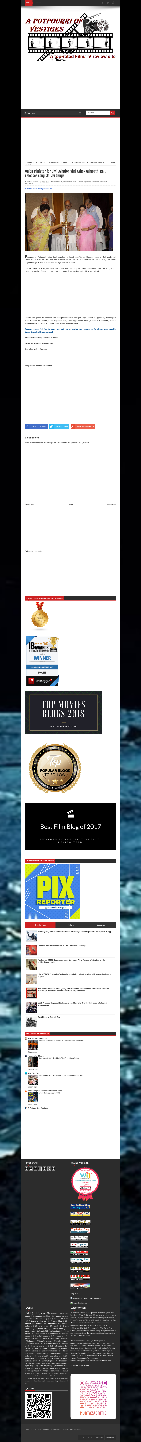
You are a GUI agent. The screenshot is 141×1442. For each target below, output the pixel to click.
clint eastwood (55, 1353)
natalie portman (33, 1378)
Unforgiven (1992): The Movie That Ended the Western (59, 1058)
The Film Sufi (34, 1073)
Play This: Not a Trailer (48, 338)
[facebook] (102, 3)
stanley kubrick (31, 1351)
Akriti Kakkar (57, 181)
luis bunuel (65, 1376)
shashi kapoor (38, 1381)
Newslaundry (95, 1328)
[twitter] (108, 3)
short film (34, 1318)
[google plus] (113, 3)
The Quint (104, 1328)
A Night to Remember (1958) (49, 1093)
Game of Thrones (39, 1321)
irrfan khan (44, 1326)
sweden (45, 1363)
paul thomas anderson (48, 1378)
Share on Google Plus (85, 426)
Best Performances (50, 1351)
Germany (52, 1323)
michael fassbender (51, 1343)
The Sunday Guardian (87, 1322)
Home (71, 505)
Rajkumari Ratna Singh (99, 181)
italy (46, 1318)
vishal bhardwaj (44, 1336)
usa (43, 1313)
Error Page (110, 1437)
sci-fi (56, 1326)
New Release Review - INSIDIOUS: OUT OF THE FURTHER (61, 1041)
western (60, 1336)
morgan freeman (39, 1371)
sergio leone (47, 1338)
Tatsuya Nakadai (58, 1363)
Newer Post (29, 505)
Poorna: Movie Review (43, 343)
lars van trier (41, 1376)
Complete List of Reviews (36, 349)
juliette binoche (31, 1368)
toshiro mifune (39, 1346)
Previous (29, 338)
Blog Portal (74, 1293)
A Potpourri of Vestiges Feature (38, 189)
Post (35, 338)
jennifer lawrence (46, 1341)
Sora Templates (75, 1429)
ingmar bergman (44, 1366)
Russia (65, 1338)
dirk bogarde (63, 1361)
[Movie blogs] (40, 631)
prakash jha (54, 1331)
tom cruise (40, 1333)
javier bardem (60, 1366)
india (74, 181)
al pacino (32, 1341)
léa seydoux (33, 1363)
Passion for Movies (36, 1056)
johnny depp (43, 1358)
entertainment (67, 181)
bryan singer (30, 1366)
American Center (58, 1358)
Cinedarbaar (54, 1333)
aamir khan (58, 1321)
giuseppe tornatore (58, 1373)
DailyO (86, 1328)
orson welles (54, 1371)
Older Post (111, 505)
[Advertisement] (70, 87)
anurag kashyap (62, 1316)
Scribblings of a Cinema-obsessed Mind (45, 1091)
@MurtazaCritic (105, 1360)
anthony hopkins (48, 1361)
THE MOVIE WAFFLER (37, 1038)
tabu (58, 1338)
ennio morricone (41, 1348)
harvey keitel (30, 1358)
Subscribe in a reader (33, 551)
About (90, 1437)
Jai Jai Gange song (84, 181)
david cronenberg (42, 1373)
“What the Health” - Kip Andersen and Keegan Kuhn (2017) (60, 1076)
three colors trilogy (53, 1381)
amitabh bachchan (61, 1318)
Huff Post (83, 1325)
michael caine (34, 1343)
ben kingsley (41, 1353)
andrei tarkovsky (31, 1361)
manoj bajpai (43, 1328)
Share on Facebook (38, 426)
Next (27, 343)
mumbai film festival (34, 1323)
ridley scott (59, 1328)
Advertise (99, 1437)
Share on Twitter (61, 426)
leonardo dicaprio (58, 1348)
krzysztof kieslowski (49, 1368)
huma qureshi (30, 1331)
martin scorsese (62, 1341)
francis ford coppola (57, 1356)
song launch (29, 184)
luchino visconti (54, 1376)
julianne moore (30, 1376)
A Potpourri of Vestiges (38, 1108)
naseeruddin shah (32, 1338)
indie (54, 1313)
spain (42, 1331)
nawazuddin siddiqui (42, 1316)
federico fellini (40, 1356)
